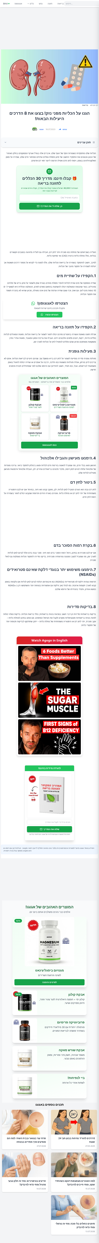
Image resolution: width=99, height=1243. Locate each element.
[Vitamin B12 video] (49, 736)
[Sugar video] (49, 700)
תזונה (50, 3)
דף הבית (94, 105)
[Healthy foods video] (49, 663)
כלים (32, 3)
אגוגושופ (18, 3)
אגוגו (41, 129)
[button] (49, 142)
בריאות (60, 3)
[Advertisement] (49, 29)
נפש (41, 3)
